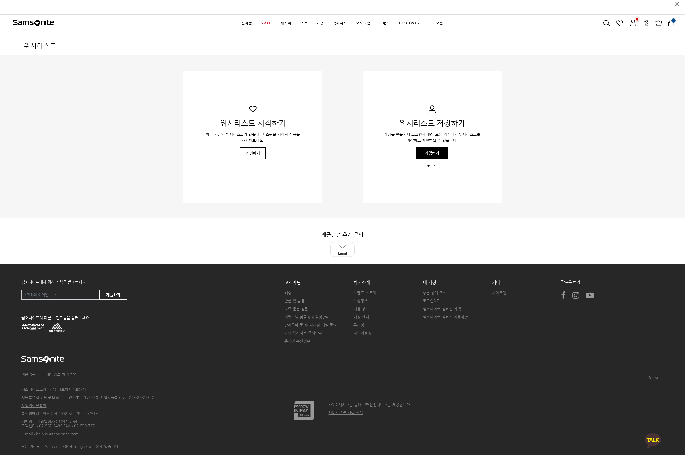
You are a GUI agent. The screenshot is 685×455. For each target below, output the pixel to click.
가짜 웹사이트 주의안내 (303, 333)
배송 (288, 293)
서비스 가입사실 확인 (345, 413)
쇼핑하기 (253, 153)
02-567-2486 (50, 426)
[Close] (677, 4)
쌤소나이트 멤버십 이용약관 (445, 317)
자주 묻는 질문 (296, 309)
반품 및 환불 (294, 301)
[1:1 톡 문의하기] (653, 440)
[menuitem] (247, 23)
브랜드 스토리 (364, 293)
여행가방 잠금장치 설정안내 (307, 317)
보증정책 (360, 301)
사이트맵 (499, 293)
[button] (247, 23)
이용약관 (28, 374)
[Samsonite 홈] (33, 23)
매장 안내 (361, 317)
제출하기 (113, 295)
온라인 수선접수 (297, 341)
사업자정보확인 (33, 405)
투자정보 (360, 325)
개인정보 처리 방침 (61, 374)
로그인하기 (432, 301)
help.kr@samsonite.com (57, 434)
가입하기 (432, 153)
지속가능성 (362, 333)
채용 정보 (361, 309)
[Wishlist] (620, 23)
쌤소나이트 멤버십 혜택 (442, 309)
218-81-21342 (141, 397)
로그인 (432, 166)
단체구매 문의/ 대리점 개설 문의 (310, 325)
